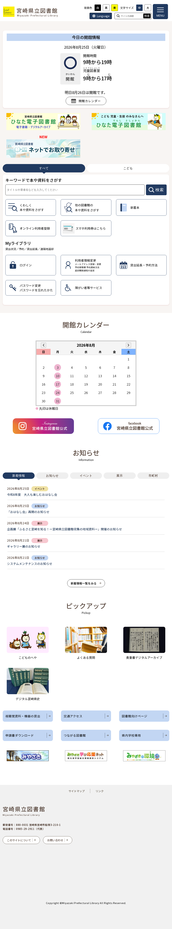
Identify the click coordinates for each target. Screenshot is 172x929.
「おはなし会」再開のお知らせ (28, 512)
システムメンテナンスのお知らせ (29, 563)
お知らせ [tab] (52, 475)
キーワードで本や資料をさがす (33, 180)
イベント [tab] (86, 475)
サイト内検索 (0, 0)
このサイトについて (19, 840)
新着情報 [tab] (18, 475)
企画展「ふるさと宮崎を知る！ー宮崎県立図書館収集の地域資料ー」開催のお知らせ (64, 529)
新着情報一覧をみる (83, 583)
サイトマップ (77, 791)
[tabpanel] (86, 239)
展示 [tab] (119, 475)
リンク (100, 791)
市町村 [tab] (153, 475)
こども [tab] (128, 168)
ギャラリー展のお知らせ (23, 546)
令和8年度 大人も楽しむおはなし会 (32, 494)
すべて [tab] (44, 168)
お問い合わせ (55, 840)
